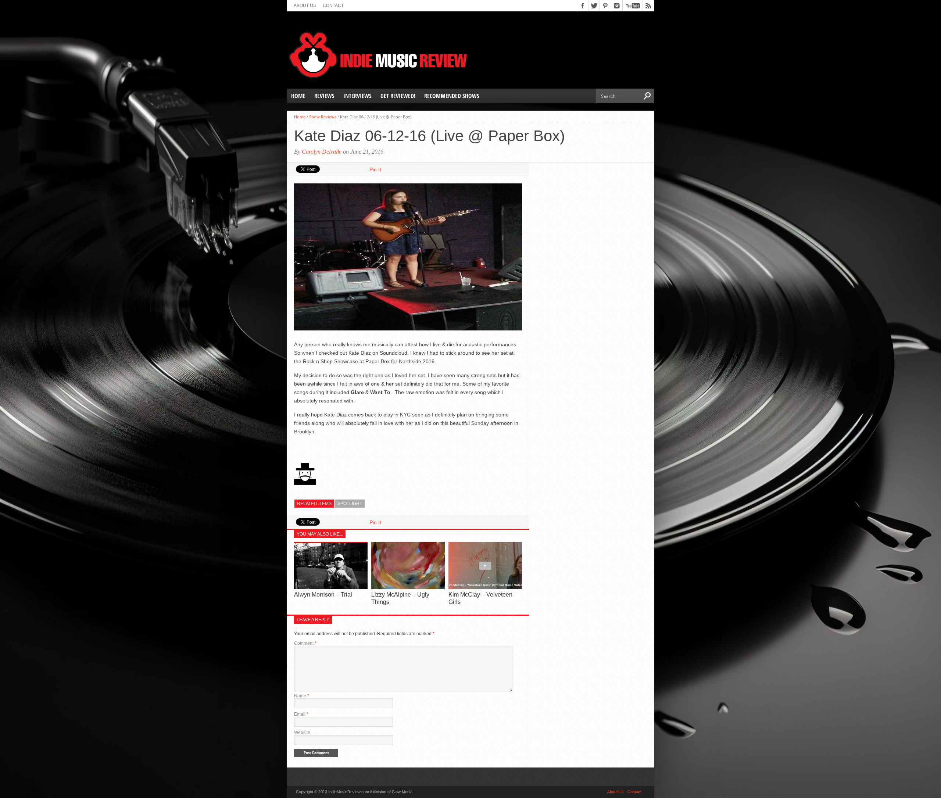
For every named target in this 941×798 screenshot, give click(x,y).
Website (302, 732)
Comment (305, 643)
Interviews (357, 96)
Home (298, 96)
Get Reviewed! (397, 96)
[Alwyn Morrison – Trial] (331, 587)
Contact (333, 5)
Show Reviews (322, 116)
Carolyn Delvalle (321, 151)
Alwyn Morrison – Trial (323, 594)
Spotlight (349, 503)
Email (301, 714)
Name (301, 695)
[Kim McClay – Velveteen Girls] (485, 587)
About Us (305, 5)
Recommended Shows (451, 96)
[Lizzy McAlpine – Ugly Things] (408, 587)
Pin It (375, 169)
